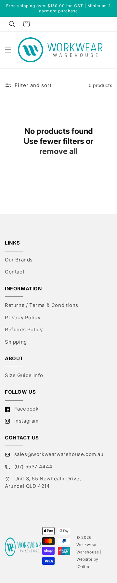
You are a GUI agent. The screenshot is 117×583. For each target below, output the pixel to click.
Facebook (25, 409)
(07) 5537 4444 (33, 466)
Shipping (16, 342)
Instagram (26, 421)
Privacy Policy (22, 317)
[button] (12, 24)
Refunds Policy (24, 329)
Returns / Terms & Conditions (41, 305)
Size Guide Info (24, 375)
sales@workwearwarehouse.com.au (58, 454)
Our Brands (19, 260)
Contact (14, 272)
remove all (58, 151)
